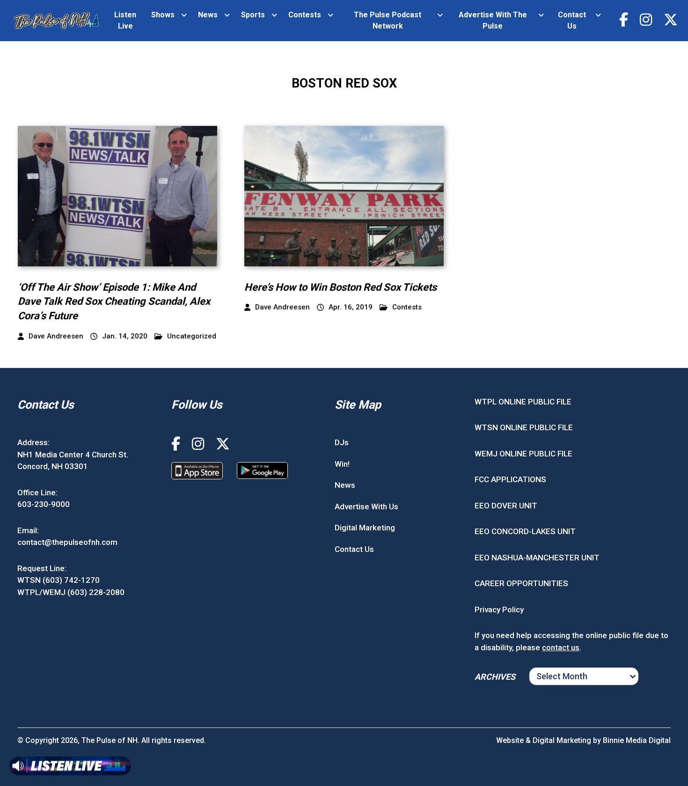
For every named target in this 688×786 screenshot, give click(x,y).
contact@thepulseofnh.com (67, 542)
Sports (253, 14)
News (208, 14)
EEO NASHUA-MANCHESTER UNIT (537, 557)
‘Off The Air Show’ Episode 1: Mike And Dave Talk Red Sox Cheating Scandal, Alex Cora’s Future (114, 301)
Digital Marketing (365, 527)
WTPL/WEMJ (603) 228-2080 (70, 592)
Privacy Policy (499, 609)
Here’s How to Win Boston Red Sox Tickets (340, 287)
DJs (342, 442)
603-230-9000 (43, 504)
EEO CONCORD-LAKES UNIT (525, 531)
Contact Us (572, 20)
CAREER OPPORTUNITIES (521, 583)
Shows (163, 14)
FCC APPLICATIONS (510, 479)
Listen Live (125, 20)
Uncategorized (191, 336)
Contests (304, 14)
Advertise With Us (366, 506)
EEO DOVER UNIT (506, 505)
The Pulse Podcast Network (387, 20)
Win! (342, 464)
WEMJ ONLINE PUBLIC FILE (523, 453)
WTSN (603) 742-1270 (58, 580)
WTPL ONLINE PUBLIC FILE (523, 401)
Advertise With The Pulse (493, 20)
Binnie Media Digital (637, 740)
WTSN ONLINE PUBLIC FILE (524, 427)
